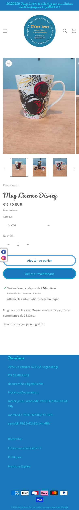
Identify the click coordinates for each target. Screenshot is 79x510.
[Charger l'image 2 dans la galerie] (39, 167)
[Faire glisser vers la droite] (74, 168)
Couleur (7, 216)
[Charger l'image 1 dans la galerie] (19, 167)
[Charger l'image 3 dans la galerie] (60, 167)
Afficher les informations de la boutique (33, 299)
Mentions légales (19, 466)
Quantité (8, 235)
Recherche (14, 439)
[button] (5, 30)
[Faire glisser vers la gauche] (4, 168)
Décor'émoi (23, 507)
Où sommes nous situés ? (24, 448)
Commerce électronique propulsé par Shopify (48, 507)
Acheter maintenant (39, 274)
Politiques (14, 457)
